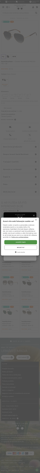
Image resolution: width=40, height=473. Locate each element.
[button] (20, 252)
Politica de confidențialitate (19, 237)
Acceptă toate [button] (21, 242)
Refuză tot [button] (20, 247)
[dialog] (20, 236)
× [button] (36, 220)
